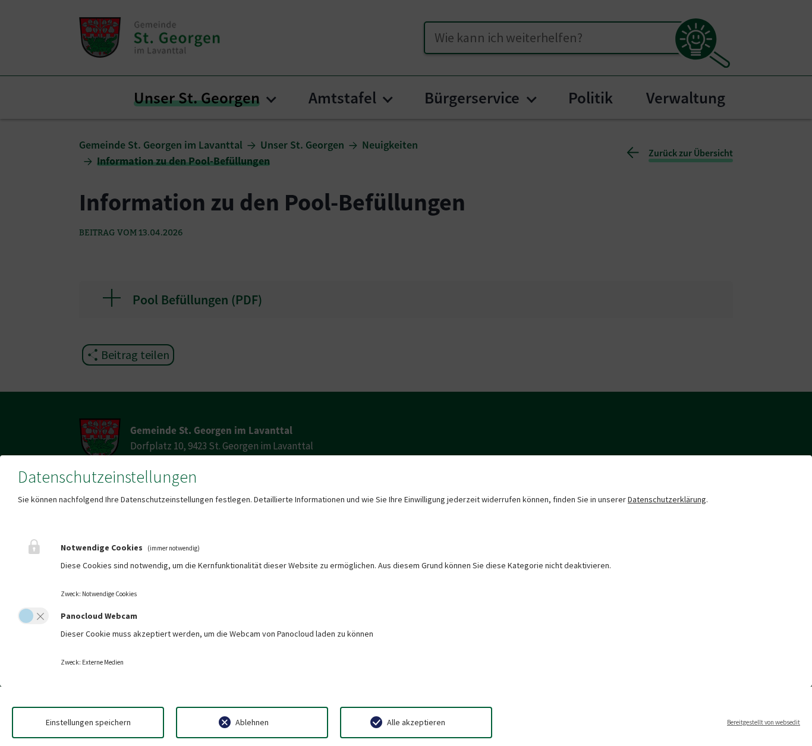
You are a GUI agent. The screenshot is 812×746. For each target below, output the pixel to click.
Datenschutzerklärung (667, 499)
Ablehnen (252, 722)
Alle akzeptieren (416, 722)
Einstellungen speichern (88, 722)
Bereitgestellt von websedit (763, 722)
